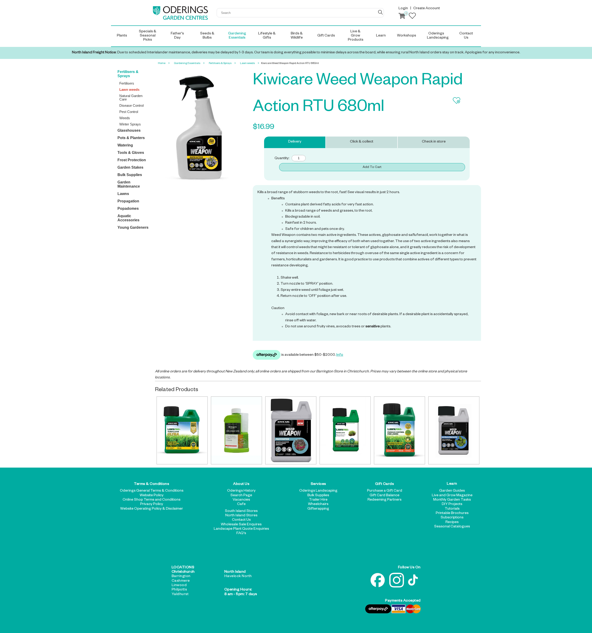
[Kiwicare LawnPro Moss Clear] (345, 430)
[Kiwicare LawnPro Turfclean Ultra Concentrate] (182, 430)
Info (339, 355)
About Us (241, 484)
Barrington (181, 577)
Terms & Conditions (151, 484)
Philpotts (179, 590)
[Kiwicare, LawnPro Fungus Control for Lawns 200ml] (399, 430)
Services (318, 484)
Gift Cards (384, 484)
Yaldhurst (180, 595)
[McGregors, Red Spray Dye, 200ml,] (236, 430)
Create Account (426, 9)
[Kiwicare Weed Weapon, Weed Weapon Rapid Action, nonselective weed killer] (290, 430)
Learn (452, 484)
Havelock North (238, 577)
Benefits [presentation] (373, 263)
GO (380, 12)
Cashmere (181, 581)
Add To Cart (372, 167)
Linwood (179, 586)
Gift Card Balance (384, 496)
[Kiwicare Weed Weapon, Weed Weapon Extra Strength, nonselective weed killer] (454, 430)
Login (403, 9)
